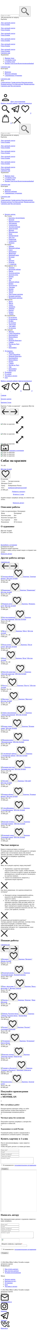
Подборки (8, 372)
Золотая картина (14, 273)
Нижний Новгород (15, 340)
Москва (11, 331)
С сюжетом (12, 264)
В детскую (12, 328)
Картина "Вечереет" (25, 959)
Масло (11, 303)
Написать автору (18, 503)
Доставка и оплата (11, 376)
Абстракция (13, 223)
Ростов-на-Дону (14, 344)
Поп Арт (12, 237)
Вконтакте (4, 1328)
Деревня (11, 267)
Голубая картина (17, 84)
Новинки (8, 72)
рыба (9, 488)
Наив (10, 234)
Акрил (11, 305)
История (11, 257)
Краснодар (12, 370)
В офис (11, 321)
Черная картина (29, 84)
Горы (10, 278)
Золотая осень (13, 275)
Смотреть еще (5, 53)
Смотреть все (5, 562)
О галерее (8, 374)
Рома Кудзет (18, 1056)
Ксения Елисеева (20, 975)
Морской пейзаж (14, 248)
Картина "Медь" (21, 631)
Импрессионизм (14, 221)
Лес (10, 280)
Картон (11, 310)
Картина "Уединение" (27, 1041)
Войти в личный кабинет (9, 103)
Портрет (11, 260)
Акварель (12, 307)
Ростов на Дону (14, 365)
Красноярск (13, 347)
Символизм (12, 241)
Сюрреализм (13, 225)
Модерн (11, 230)
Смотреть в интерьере (16, 450)
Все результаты (16, 86)
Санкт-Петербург (14, 333)
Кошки (11, 283)
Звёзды (11, 291)
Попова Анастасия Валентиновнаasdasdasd (19, 63)
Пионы (11, 276)
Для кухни (12, 324)
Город (11, 250)
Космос (11, 289)
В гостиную (13, 317)
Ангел (11, 292)
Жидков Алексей (15, 988)
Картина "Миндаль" (25, 699)
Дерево (11, 314)
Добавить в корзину (18, 491)
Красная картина (27, 82)
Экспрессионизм (14, 227)
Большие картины (15, 296)
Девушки (12, 287)
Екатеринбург (13, 335)
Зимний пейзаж (14, 282)
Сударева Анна (10, 61)
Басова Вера (23, 1015)
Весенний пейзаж (15, 269)
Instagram (4, 1311)
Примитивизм (13, 235)
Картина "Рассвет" (24, 1027)
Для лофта (12, 326)
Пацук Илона (5, 1043)
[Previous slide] (5, 412)
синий (24, 488)
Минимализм (13, 232)
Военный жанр (14, 255)
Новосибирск (13, 337)
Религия (11, 262)
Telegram (4, 1320)
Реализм (11, 219)
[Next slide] (14, 412)
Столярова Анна (10, 60)
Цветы (11, 271)
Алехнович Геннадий (8, 1029)
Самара (11, 342)
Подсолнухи (13, 285)
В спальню (12, 323)
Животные (12, 253)
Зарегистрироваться (25, 103)
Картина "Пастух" (23, 685)
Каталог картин (10, 214)
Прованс (12, 243)
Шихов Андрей (6, 961)
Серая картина (6, 82)
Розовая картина (6, 84)
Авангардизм (13, 228)
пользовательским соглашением (25, 1165)
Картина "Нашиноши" (28, 590)
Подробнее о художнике (9, 545)
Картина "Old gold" (24, 781)
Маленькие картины (15, 298)
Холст (11, 301)
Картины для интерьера (17, 218)
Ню (10, 259)
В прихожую (13, 319)
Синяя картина (16, 82)
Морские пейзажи (11, 74)
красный (14, 488)
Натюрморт (12, 251)
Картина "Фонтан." (24, 1000)
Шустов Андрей (12, 578)
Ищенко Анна (9, 58)
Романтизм (12, 239)
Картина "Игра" (21, 658)
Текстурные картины (16, 294)
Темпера (11, 308)
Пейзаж (11, 246)
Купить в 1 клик (18, 494)
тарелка (19, 488)
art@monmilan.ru (6, 1302)
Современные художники (13, 75)
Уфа (10, 346)
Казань (11, 339)
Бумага (11, 312)
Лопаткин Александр (23, 1070)
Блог (6, 377)
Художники (9, 351)
